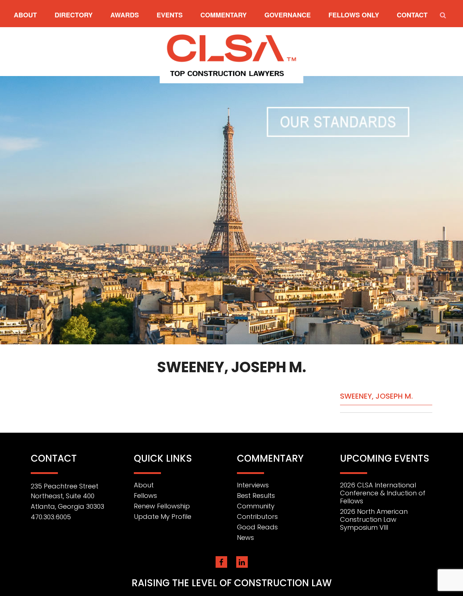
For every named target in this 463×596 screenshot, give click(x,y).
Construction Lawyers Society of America (231, 55)
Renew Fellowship (162, 506)
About (25, 15)
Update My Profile (162, 516)
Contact (412, 15)
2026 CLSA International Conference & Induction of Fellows (382, 492)
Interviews (253, 485)
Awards (124, 15)
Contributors (257, 516)
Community (256, 506)
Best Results (256, 495)
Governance (287, 15)
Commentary (223, 15)
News (245, 537)
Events (170, 15)
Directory (74, 15)
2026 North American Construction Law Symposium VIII (374, 519)
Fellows (145, 495)
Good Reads (257, 527)
